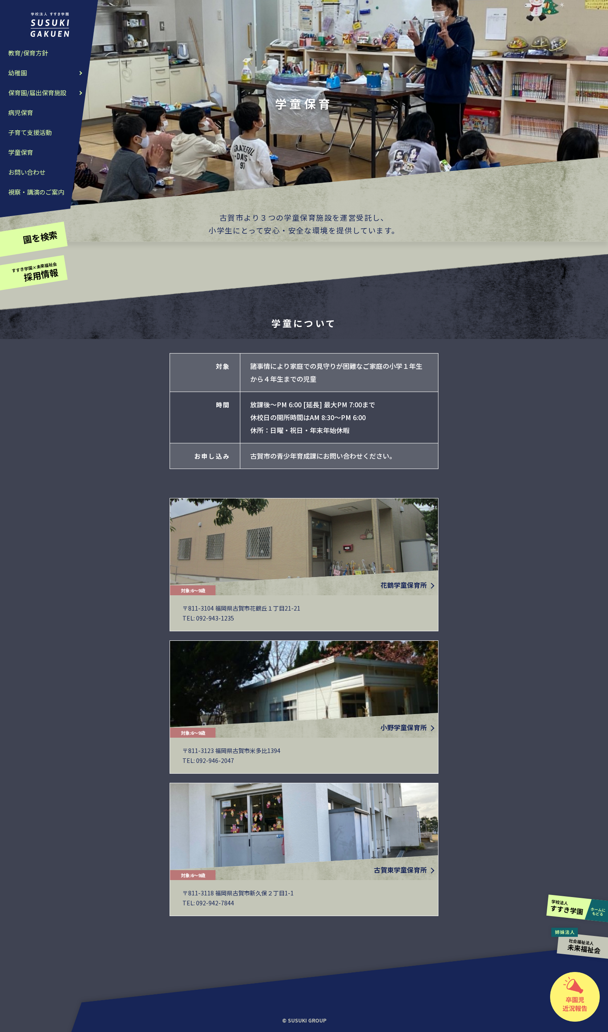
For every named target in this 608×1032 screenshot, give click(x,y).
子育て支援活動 (30, 132)
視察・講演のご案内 (36, 192)
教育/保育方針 (28, 52)
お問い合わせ (26, 172)
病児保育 (20, 112)
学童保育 (20, 152)
